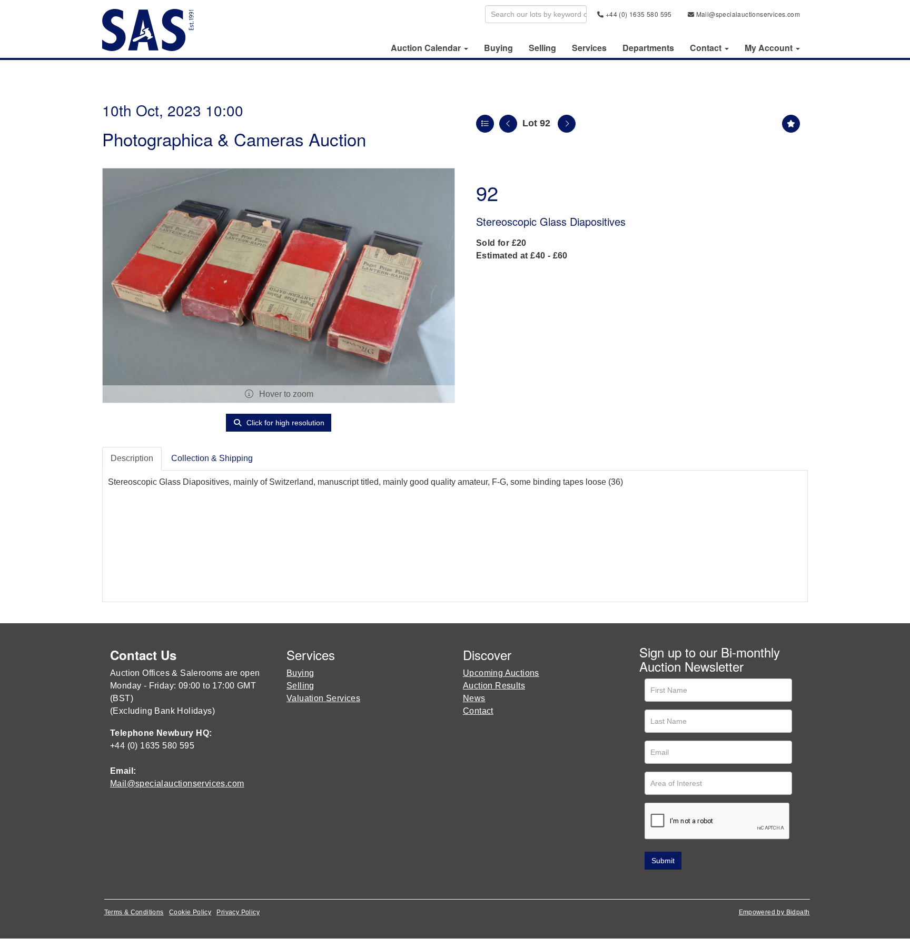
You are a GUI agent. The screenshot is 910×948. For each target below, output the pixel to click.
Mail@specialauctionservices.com (747, 13)
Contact (478, 710)
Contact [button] (707, 48)
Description (132, 458)
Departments (648, 48)
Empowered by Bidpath (774, 912)
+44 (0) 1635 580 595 (637, 13)
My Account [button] (770, 48)
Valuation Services (323, 698)
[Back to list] (485, 124)
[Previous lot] (508, 124)
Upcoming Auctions (501, 672)
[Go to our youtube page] (693, 884)
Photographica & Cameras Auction (234, 138)
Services (589, 48)
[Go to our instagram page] (715, 884)
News (474, 698)
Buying (498, 48)
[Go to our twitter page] (671, 884)
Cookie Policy (190, 912)
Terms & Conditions (134, 912)
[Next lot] (567, 124)
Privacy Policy (238, 912)
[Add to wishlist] (791, 124)
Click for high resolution (284, 422)
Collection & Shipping (212, 458)
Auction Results (494, 685)
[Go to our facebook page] (649, 884)
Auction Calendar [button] (427, 48)
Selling (542, 48)
